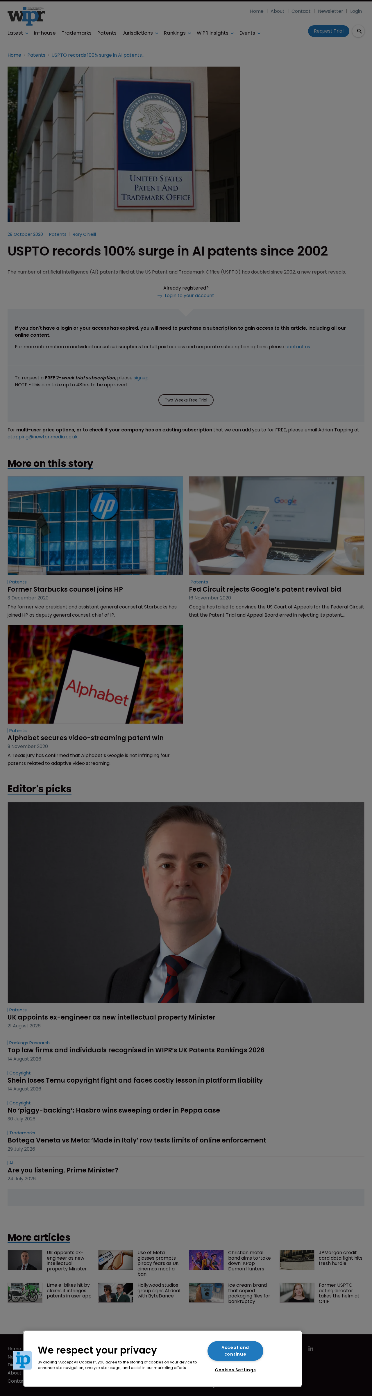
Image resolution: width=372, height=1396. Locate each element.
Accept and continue (235, 1351)
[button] (22, 1360)
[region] (162, 1359)
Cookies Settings (235, 1370)
